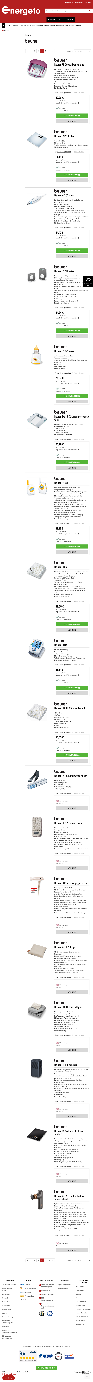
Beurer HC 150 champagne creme (71, 883)
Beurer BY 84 (61, 483)
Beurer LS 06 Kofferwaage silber (70, 776)
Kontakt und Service (9, 1284)
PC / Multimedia (31, 25)
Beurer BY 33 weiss (64, 271)
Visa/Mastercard (30, 1288)
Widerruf (5, 1298)
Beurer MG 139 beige (65, 947)
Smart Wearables (69, 25)
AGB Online (6, 1294)
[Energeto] (23, 10)
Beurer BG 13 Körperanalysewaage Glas (71, 417)
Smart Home (78, 25)
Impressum (6, 1305)
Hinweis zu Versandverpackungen (9, 1331)
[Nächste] (53, 51)
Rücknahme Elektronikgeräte (7, 1321)
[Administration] (90, 1372)
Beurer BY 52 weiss (64, 351)
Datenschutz (6, 1302)
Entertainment (40, 25)
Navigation (15, 25)
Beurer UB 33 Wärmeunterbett (69, 708)
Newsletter (5, 1326)
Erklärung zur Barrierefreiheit (7, 1337)
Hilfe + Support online (7, 1289)
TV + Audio (8, 25)
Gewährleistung (7, 1317)
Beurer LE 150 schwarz (65, 1065)
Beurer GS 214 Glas (64, 136)
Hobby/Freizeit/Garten (49, 25)
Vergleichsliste (63, 1288)
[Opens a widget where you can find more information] (8, 1378)
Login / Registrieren (64, 1284)
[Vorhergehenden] (27, 51)
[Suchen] (90, 11)
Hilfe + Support (79, 2)
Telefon (21, 25)
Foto (25, 25)
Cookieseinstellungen (9, 1374)
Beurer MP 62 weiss (64, 195)
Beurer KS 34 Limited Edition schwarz (68, 1132)
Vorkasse (28, 1292)
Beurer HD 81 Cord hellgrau (68, 1007)
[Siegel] (50, 1313)
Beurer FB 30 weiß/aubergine (69, 64)
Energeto (10, 1372)
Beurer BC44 (60, 645)
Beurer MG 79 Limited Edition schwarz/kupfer (69, 1197)
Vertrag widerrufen (46, 1367)
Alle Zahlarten (25, 1300)
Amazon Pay (29, 1296)
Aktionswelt (80, 1324)
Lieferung (5, 1313)
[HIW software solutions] (85, 1372)
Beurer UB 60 (61, 567)
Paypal (27, 1284)
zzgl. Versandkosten (71, 103)
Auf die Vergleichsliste (64, 92)
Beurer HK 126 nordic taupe (68, 823)
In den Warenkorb (71, 115)
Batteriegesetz (7, 1309)
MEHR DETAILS (72, 121)
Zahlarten (58, 1346)
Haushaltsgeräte (60, 25)
